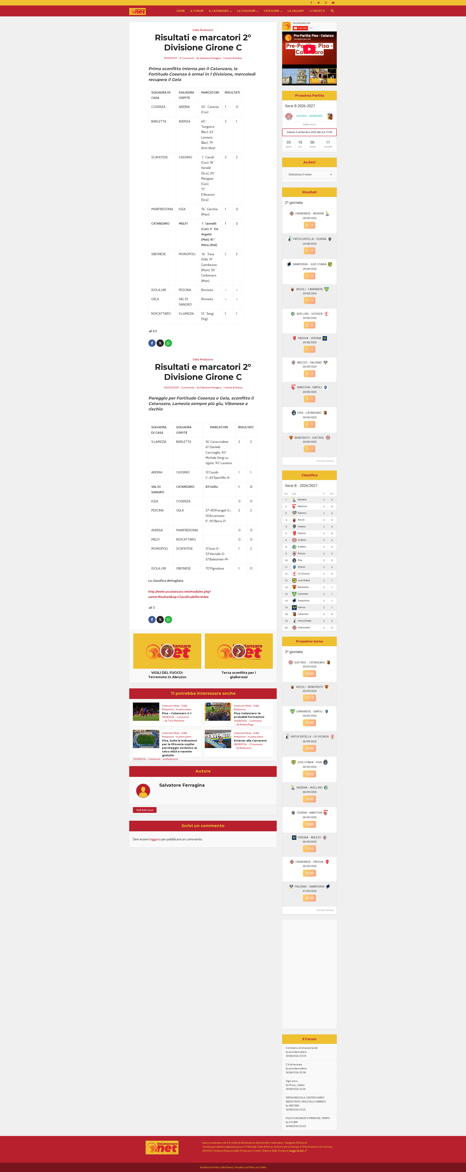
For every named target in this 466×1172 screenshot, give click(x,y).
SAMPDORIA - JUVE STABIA (309, 264)
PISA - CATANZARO (309, 412)
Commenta (187, 387)
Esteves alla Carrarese (250, 740)
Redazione (172, 759)
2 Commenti (255, 744)
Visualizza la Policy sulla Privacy (216, 1167)
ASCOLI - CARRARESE (309, 289)
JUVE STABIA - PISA (309, 762)
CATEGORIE (271, 11)
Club (294, 494)
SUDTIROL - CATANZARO (309, 115)
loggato (155, 839)
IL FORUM (197, 11)
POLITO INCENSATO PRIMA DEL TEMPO (308, 1118)
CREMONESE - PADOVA (309, 861)
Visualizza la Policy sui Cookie (250, 1167)
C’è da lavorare (294, 1064)
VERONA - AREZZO (309, 837)
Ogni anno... (292, 1081)
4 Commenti (186, 58)
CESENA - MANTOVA (309, 812)
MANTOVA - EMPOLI (309, 387)
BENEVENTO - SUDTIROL (309, 437)
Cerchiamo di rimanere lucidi (301, 1048)
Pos (286, 494)
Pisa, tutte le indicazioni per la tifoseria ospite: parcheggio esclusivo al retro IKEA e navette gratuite (179, 748)
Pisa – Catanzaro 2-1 (176, 713)
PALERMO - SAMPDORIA (309, 886)
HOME (181, 11)
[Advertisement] (309, 974)
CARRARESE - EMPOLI (309, 711)
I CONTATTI (317, 11)
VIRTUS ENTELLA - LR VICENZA (309, 736)
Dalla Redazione (203, 30)
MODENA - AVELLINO (309, 787)
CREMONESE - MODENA (309, 213)
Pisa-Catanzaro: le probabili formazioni (249, 715)
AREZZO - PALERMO (309, 362)
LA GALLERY (296, 11)
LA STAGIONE (246, 11)
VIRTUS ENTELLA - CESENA (309, 239)
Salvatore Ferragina (210, 58)
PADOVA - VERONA (309, 338)
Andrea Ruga (246, 724)
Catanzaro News (170, 705)
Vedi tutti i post (144, 810)
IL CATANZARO (219, 11)
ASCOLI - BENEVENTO (309, 687)
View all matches (325, 461)
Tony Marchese (176, 720)
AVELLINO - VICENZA (310, 313)
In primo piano (183, 709)
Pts (332, 494)
